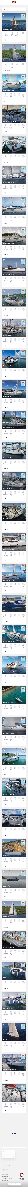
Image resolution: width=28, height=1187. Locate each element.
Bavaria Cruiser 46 (8, 641)
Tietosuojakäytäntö (7, 1178)
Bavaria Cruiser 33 (8, 274)
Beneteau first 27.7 (8, 29)
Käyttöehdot (5, 1176)
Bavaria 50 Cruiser (9, 427)
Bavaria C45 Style (8, 305)
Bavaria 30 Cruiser (9, 458)
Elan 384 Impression (9, 519)
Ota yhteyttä (5, 1180)
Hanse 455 (6, 152)
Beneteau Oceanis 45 (9, 1070)
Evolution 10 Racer (9, 60)
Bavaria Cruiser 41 (8, 580)
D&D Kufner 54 (7, 611)
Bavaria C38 (7, 396)
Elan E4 (5, 1039)
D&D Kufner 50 (7, 488)
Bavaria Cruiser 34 (8, 90)
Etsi (5, 9)
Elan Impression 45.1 (9, 702)
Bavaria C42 (7, 335)
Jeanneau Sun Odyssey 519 (11, 825)
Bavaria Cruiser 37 (8, 213)
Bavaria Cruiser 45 (8, 182)
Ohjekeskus (5, 1174)
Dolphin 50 (6, 855)
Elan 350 (6, 1100)
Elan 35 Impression (9, 733)
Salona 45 (6, 917)
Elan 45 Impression (9, 549)
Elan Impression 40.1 (9, 121)
